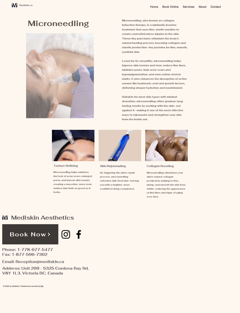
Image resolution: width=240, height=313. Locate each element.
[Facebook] (78, 234)
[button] (189, 6)
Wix (41, 286)
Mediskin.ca (25, 5)
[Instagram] (66, 234)
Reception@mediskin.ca (40, 261)
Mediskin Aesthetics (42, 217)
